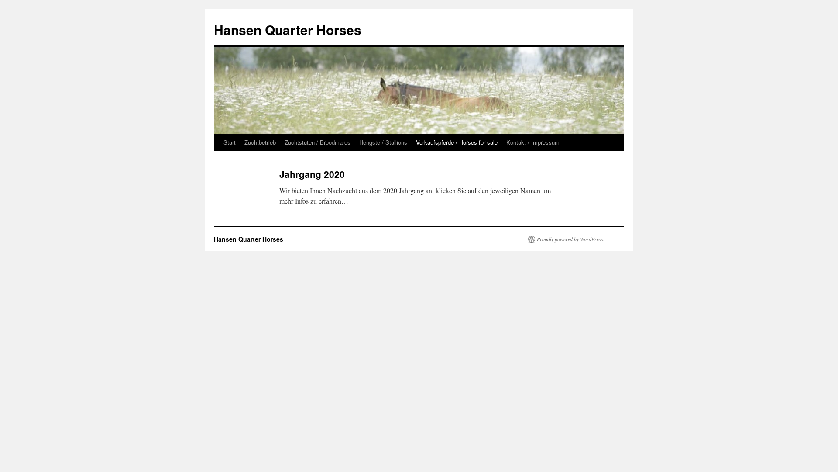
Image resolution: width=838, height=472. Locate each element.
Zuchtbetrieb (260, 142)
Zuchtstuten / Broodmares (317, 142)
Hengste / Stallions (383, 142)
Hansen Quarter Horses (287, 29)
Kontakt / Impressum (533, 142)
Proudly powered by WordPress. (570, 239)
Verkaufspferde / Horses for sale (457, 142)
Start (229, 142)
